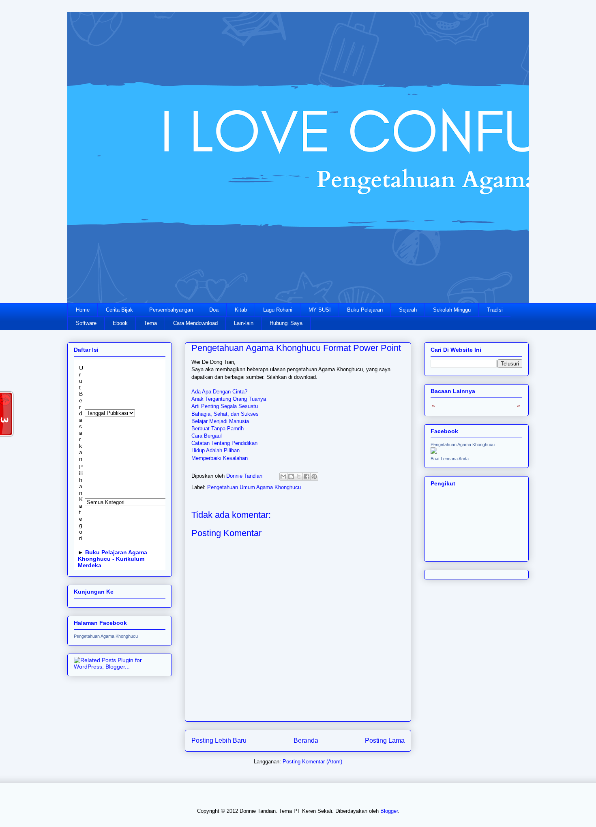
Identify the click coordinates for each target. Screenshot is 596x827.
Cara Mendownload (195, 323)
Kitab (241, 310)
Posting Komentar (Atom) (312, 762)
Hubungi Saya (286, 323)
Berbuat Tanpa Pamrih (217, 428)
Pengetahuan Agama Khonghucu (106, 636)
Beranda (306, 740)
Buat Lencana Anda (450, 458)
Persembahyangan (171, 310)
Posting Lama (385, 740)
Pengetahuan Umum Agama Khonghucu (254, 487)
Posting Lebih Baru (219, 740)
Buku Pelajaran (365, 310)
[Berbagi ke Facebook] (306, 476)
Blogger (389, 811)
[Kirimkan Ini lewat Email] (283, 476)
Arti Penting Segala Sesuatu (224, 406)
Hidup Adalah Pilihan (215, 450)
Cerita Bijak (119, 310)
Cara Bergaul (206, 436)
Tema (150, 323)
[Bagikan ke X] (299, 476)
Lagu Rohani (277, 310)
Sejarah (408, 310)
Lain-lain (243, 323)
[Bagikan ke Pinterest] (314, 476)
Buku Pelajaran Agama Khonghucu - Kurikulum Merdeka (112, 558)
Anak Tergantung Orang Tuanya (228, 399)
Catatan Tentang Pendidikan (224, 443)
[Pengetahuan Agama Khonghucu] (434, 452)
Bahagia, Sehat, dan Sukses (225, 414)
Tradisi (495, 310)
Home (83, 310)
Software (86, 323)
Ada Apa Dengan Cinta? (219, 392)
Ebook (120, 323)
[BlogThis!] (291, 476)
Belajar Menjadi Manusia (220, 421)
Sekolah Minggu (452, 310)
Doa (214, 310)
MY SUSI (320, 310)
